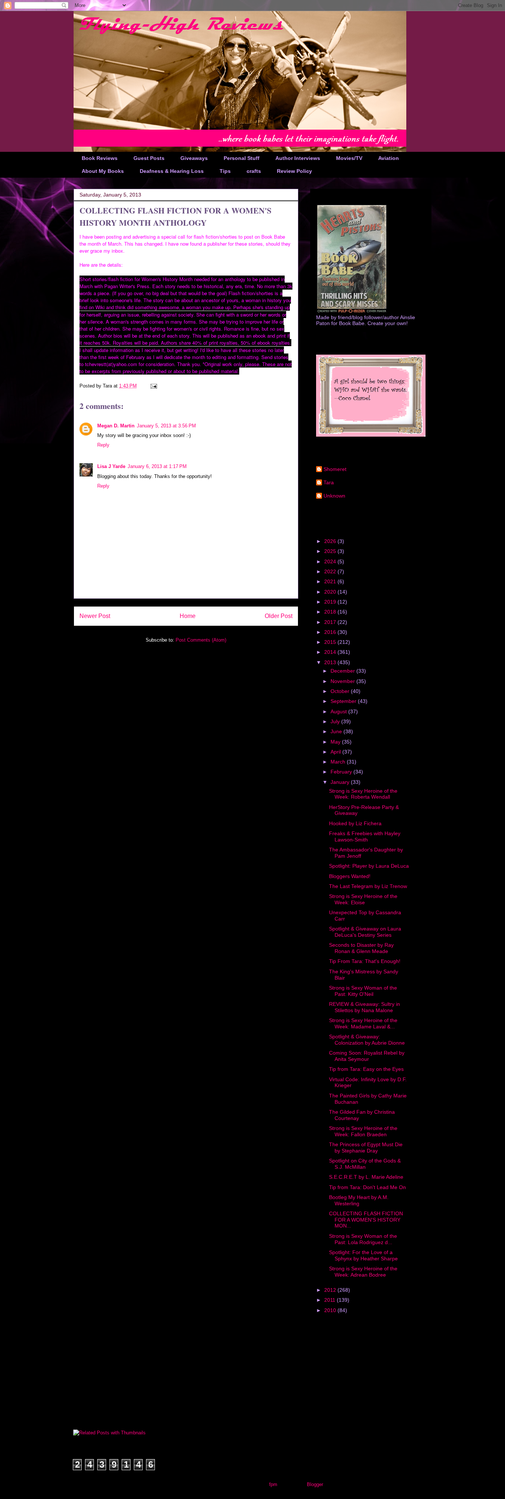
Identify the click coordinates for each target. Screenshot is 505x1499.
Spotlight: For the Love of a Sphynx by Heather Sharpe (363, 1255)
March (339, 762)
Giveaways (194, 158)
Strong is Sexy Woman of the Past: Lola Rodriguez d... (363, 1239)
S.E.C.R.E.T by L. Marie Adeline (366, 1177)
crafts (254, 171)
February (342, 772)
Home (188, 616)
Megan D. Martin (116, 425)
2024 (331, 561)
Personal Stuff (242, 158)
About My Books (103, 171)
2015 (331, 642)
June (337, 731)
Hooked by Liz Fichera (355, 823)
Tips (225, 171)
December (343, 671)
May (336, 742)
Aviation (388, 158)
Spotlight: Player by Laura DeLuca (369, 866)
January (341, 782)
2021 (331, 581)
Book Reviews (100, 158)
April (336, 752)
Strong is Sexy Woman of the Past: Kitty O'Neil (363, 991)
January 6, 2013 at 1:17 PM (157, 466)
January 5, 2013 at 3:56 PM (166, 425)
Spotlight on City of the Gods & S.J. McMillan (365, 1164)
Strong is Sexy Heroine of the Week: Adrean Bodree (363, 1272)
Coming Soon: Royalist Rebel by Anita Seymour (366, 1056)
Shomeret (334, 469)
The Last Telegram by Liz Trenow (368, 886)
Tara (328, 482)
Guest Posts (149, 158)
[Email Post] (153, 386)
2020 (331, 592)
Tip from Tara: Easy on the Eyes (366, 1069)
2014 (331, 652)
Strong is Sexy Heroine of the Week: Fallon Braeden (363, 1131)
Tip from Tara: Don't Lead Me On (367, 1187)
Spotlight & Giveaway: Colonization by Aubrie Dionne (367, 1040)
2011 (330, 1300)
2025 (331, 551)
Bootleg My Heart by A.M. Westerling (359, 1200)
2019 (331, 602)
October (341, 691)
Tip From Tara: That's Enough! (364, 961)
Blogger (315, 1484)
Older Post (278, 616)
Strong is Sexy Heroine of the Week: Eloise (363, 899)
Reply (103, 445)
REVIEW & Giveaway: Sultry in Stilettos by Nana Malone (364, 1007)
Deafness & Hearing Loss (172, 171)
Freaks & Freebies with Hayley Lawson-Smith (364, 836)
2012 (331, 1290)
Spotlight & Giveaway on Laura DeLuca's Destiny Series (365, 932)
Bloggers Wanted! (349, 876)
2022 (331, 571)
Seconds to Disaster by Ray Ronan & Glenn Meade (361, 948)
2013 (331, 662)
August (339, 711)
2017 (331, 622)
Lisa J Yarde (111, 466)
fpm (273, 1484)
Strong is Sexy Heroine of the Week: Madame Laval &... (363, 1023)
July (336, 721)
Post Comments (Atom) (201, 640)
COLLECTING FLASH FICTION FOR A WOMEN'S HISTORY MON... (366, 1220)
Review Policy (294, 171)
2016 (331, 632)
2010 (331, 1310)
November (343, 681)
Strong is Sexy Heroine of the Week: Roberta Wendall (363, 794)
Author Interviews (297, 158)
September (344, 701)
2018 (331, 612)
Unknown (334, 496)
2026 (331, 541)
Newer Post (94, 616)
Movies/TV (349, 158)
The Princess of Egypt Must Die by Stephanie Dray (366, 1147)
